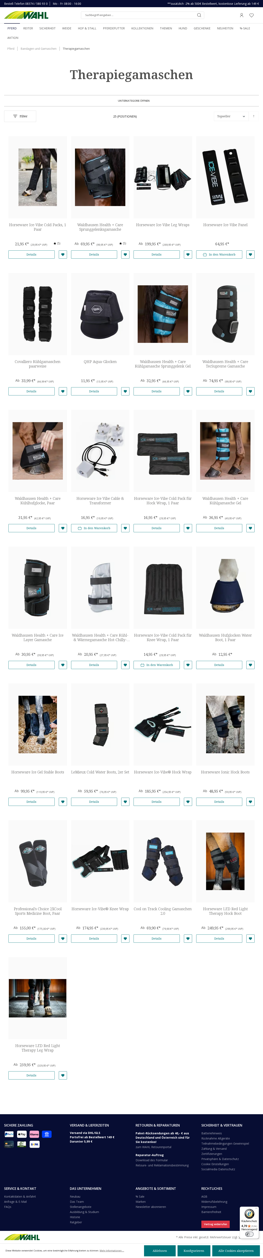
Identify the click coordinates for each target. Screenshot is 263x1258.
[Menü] (256, 1209)
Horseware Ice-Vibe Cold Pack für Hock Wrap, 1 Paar (163, 500)
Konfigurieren (194, 1251)
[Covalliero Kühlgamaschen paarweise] (37, 314)
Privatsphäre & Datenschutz (220, 1159)
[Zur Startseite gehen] (26, 15)
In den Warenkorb (222, 254)
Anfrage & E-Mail (15, 1202)
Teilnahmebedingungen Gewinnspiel (225, 1143)
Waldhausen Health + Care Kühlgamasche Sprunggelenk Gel (163, 364)
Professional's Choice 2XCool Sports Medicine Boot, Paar (38, 911)
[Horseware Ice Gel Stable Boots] (37, 724)
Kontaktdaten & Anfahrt (20, 1196)
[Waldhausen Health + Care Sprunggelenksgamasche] (100, 177)
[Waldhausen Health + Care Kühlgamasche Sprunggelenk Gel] (163, 314)
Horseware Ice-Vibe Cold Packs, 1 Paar (37, 227)
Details (31, 254)
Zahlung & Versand (214, 1149)
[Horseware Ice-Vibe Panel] (225, 177)
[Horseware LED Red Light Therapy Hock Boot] (225, 861)
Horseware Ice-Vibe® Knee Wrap (100, 909)
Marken (141, 1202)
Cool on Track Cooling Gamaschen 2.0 (163, 911)
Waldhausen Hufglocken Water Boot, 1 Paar (225, 637)
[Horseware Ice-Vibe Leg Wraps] (163, 177)
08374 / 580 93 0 (36, 4)
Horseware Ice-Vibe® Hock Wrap (162, 772)
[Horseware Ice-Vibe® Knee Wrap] (100, 861)
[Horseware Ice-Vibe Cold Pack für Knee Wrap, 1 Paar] (163, 588)
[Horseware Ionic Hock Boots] (225, 724)
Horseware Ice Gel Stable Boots (37, 772)
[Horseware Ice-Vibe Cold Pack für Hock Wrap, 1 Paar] (163, 451)
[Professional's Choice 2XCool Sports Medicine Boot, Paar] (37, 861)
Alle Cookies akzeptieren (236, 1251)
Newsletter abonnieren (151, 1207)
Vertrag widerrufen (215, 1224)
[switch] (249, 1234)
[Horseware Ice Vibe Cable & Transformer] (100, 451)
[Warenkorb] (257, 15)
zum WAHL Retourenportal (153, 1147)
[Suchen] (199, 15)
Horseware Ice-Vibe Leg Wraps (162, 224)
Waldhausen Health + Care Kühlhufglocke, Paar (38, 500)
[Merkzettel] (251, 15)
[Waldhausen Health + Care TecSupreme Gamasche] (225, 314)
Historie (75, 1217)
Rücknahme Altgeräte (215, 1138)
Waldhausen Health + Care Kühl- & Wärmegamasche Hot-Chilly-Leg (100, 637)
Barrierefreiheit (211, 1212)
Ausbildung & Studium (84, 1212)
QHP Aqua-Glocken (100, 361)
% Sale (140, 1196)
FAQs (7, 1207)
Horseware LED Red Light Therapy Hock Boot (225, 911)
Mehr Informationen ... (112, 1250)
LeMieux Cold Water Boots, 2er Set (100, 772)
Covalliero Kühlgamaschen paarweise (37, 364)
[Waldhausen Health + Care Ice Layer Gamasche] (37, 588)
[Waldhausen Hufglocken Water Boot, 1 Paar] (225, 588)
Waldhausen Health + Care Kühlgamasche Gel (225, 500)
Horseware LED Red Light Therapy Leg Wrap (37, 1048)
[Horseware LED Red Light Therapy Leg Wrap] (37, 998)
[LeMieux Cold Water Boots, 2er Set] (100, 724)
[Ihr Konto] (242, 15)
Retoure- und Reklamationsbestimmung (162, 1165)
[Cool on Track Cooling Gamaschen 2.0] (163, 861)
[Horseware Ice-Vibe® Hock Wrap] (163, 724)
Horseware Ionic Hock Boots (225, 772)
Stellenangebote (80, 1207)
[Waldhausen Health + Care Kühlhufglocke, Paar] (37, 451)
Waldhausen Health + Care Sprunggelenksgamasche (100, 227)
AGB (204, 1196)
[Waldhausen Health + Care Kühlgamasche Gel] (225, 451)
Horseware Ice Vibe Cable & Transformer (100, 500)
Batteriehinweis (211, 1133)
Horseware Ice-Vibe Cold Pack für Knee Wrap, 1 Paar (163, 637)
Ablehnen (160, 1251)
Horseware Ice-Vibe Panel (225, 224)
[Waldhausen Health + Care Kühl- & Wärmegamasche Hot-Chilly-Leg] (100, 588)
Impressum (208, 1207)
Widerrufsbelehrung (214, 1202)
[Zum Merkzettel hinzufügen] (63, 254)
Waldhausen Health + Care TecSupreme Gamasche (225, 364)
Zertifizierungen (211, 1154)
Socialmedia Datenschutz (218, 1169)
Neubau (75, 1196)
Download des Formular (152, 1160)
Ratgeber (76, 1222)
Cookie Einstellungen (215, 1164)
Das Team (77, 1202)
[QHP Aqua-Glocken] (100, 314)
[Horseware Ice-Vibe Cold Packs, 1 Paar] (37, 177)
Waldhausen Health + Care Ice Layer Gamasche (37, 637)
